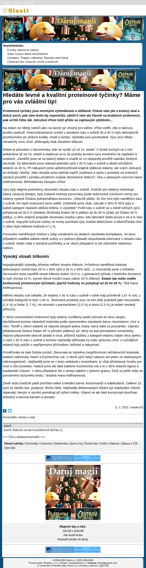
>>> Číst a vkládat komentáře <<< (24, 436)
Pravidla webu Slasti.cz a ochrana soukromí (75, 565)
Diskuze (114, 443)
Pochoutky (31, 443)
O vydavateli (43, 565)
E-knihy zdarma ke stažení (23, 49)
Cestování (45, 443)
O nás (5, 2)
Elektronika (61, 443)
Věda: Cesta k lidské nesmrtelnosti (27, 53)
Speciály (9, 447)
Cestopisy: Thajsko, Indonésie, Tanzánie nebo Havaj (37, 57)
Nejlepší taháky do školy (73, 539)
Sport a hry (76, 443)
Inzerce (17, 2)
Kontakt (29, 2)
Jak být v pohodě (73, 530)
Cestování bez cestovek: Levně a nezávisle (32, 61)
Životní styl (91, 443)
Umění (103, 443)
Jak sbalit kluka (73, 535)
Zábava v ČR (129, 443)
